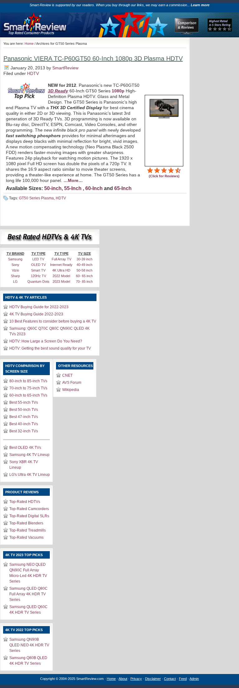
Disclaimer (153, 679)
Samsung (15, 259)
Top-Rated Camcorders (29, 509)
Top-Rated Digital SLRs (29, 516)
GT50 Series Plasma (36, 198)
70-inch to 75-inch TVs (28, 388)
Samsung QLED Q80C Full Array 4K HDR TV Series (28, 594)
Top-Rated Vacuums (26, 537)
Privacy (136, 679)
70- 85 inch (84, 281)
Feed (183, 679)
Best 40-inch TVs (23, 424)
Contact (170, 679)
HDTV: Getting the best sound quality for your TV (50, 348)
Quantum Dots (38, 281)
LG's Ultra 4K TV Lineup (29, 474)
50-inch (53, 188)
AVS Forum (71, 382)
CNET (67, 375)
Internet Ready (61, 265)
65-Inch (123, 188)
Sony (15, 265)
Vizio (15, 270)
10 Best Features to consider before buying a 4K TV (52, 321)
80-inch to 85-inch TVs (28, 381)
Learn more (200, 5)
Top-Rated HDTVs (24, 502)
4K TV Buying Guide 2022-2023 (36, 314)
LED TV (38, 259)
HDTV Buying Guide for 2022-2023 (38, 307)
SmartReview (65, 67)
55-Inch (73, 188)
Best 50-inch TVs (23, 409)
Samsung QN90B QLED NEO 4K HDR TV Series (29, 645)
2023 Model (61, 281)
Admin (194, 679)
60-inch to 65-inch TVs (28, 395)
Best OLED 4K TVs (25, 447)
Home (29, 43)
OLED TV (38, 265)
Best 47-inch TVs (23, 417)
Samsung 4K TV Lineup (29, 455)
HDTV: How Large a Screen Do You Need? (45, 341)
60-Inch (94, 188)
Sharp (15, 276)
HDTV (33, 73)
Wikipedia (70, 390)
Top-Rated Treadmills (27, 530)
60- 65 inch (84, 276)
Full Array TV (61, 259)
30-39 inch (84, 259)
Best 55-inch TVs (23, 402)
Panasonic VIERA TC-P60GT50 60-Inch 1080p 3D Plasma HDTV (93, 58)
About (123, 679)
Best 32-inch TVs (23, 431)
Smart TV (38, 270)
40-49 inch (84, 265)
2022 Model (61, 276)
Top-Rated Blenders (26, 523)
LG (15, 281)
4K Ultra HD (61, 270)
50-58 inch (84, 270)
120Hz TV (38, 276)
